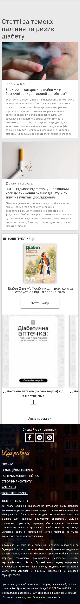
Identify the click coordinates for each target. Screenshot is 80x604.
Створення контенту (17, 481)
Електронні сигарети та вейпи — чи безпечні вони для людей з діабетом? (36, 91)
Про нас (7, 464)
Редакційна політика (17, 470)
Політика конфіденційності (21, 475)
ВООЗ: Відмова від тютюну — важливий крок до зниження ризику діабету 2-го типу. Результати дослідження (37, 193)
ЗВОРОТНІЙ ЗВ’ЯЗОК (15, 493)
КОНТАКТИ (9, 487)
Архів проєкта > (40, 418)
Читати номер (40, 303)
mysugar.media (11, 575)
